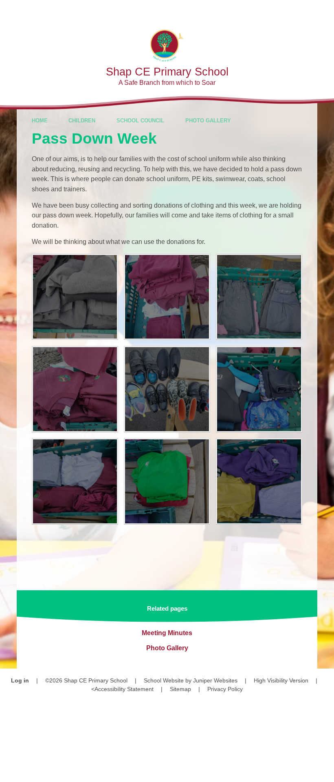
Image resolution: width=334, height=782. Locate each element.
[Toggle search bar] (299, 11)
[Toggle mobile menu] (323, 11)
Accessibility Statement (124, 689)
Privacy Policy (225, 689)
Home (40, 120)
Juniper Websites (215, 680)
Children (81, 120)
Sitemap (180, 689)
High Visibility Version (281, 680)
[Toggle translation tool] (277, 11)
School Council (140, 120)
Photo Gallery (208, 120)
